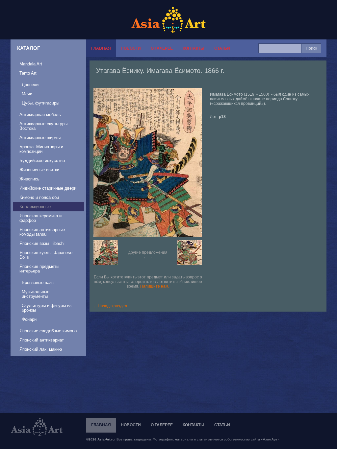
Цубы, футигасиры (40, 103)
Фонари (29, 319)
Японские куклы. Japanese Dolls (45, 255)
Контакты (193, 48)
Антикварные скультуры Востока (43, 126)
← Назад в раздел (110, 306)
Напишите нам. (154, 286)
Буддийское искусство (42, 160)
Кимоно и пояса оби (39, 197)
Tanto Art (28, 73)
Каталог (28, 48)
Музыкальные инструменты (35, 294)
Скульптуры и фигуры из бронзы (46, 308)
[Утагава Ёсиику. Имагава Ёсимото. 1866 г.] (151, 162)
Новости (131, 48)
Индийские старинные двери (47, 188)
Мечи (27, 93)
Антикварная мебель (40, 114)
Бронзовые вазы (38, 282)
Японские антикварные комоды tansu (42, 232)
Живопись (29, 179)
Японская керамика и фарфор (40, 218)
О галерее (162, 48)
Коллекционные (35, 206)
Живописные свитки (39, 169)
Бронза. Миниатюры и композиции (41, 149)
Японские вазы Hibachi (42, 243)
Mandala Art (30, 63)
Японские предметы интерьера (39, 268)
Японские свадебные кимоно (48, 330)
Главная (101, 48)
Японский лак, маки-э (40, 349)
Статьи (222, 48)
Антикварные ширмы (40, 137)
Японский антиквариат (41, 340)
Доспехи (30, 84)
